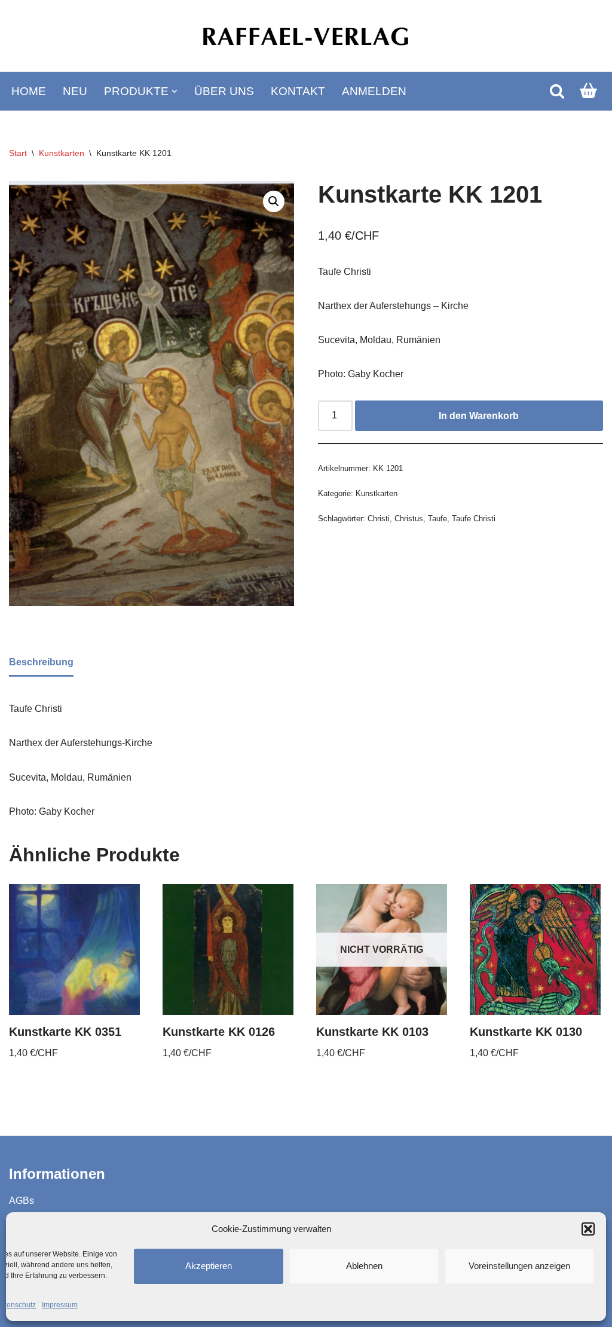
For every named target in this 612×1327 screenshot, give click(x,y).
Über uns (224, 91)
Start (18, 153)
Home (28, 91)
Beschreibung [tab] (41, 662)
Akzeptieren (208, 1266)
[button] (588, 1229)
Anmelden (374, 91)
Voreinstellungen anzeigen (519, 1266)
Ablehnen (364, 1266)
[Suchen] (557, 91)
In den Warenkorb (479, 416)
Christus (408, 518)
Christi (379, 518)
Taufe (437, 518)
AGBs (21, 1200)
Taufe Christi (473, 518)
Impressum (60, 1305)
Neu (75, 91)
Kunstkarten (61, 153)
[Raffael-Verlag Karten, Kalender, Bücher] (306, 36)
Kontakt (298, 91)
